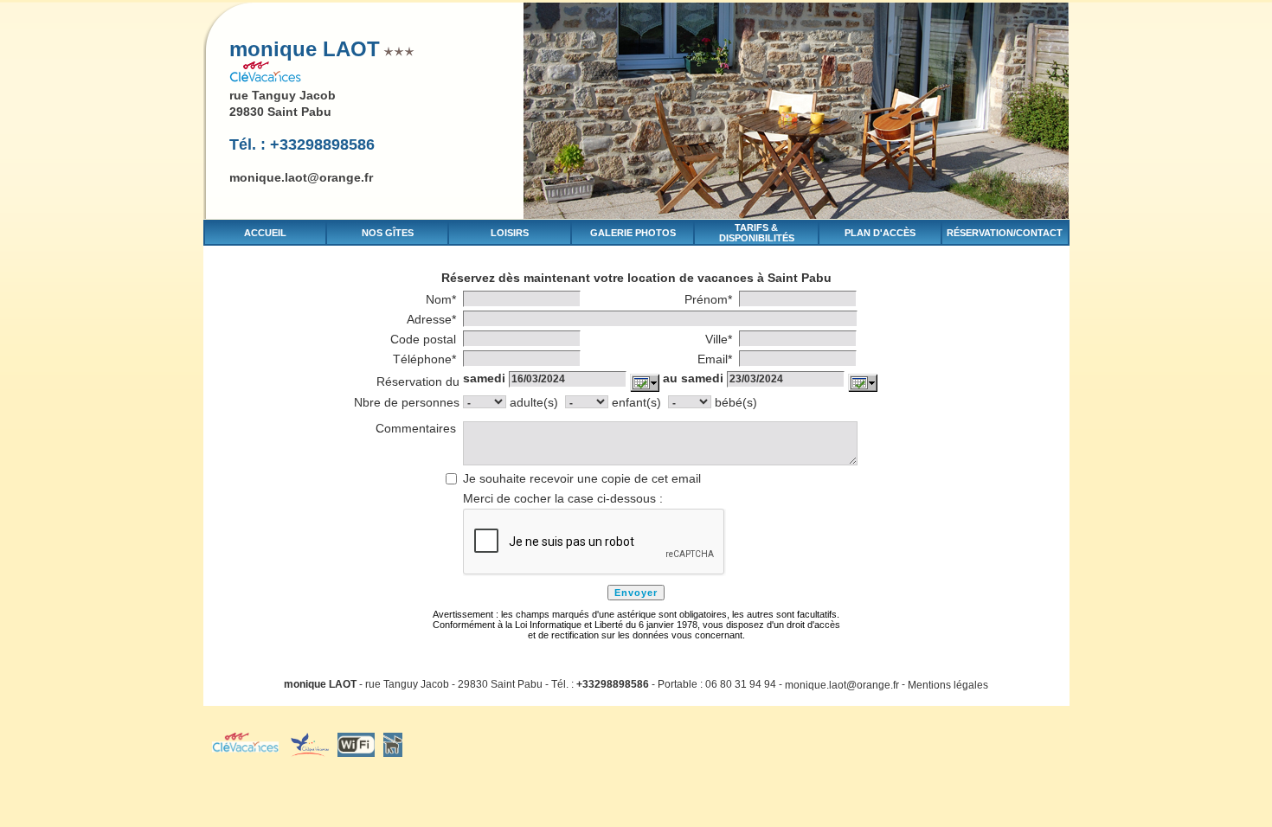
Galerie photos (633, 233)
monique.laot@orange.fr (301, 177)
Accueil (265, 233)
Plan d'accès (880, 233)
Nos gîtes (388, 233)
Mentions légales (948, 684)
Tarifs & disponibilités (756, 232)
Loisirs (510, 233)
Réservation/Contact (1005, 233)
